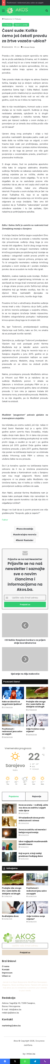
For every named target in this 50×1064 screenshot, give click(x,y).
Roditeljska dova (10, 916)
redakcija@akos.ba (10, 1013)
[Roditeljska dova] (13, 907)
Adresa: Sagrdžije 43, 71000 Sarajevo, (18, 1003)
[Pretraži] (46, 12)
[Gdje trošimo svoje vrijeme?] (37, 720)
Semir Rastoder (25, 540)
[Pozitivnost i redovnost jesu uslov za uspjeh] (13, 720)
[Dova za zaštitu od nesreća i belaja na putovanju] (9, 833)
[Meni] (3, 12)
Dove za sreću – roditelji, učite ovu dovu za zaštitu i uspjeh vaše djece (33, 808)
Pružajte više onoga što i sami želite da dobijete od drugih (35, 704)
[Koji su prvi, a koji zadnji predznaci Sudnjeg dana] (9, 857)
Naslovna (8, 19)
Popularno (14, 796)
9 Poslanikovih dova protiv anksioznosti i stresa (32, 819)
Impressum (7, 973)
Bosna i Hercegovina (11, 1006)
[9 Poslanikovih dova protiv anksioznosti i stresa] (9, 821)
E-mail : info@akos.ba (11, 1009)
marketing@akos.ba (11, 1025)
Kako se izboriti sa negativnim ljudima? (12, 702)
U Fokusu (17, 19)
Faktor (5, 519)
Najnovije (36, 796)
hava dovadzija (25, 528)
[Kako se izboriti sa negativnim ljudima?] (13, 693)
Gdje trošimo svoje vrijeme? (35, 730)
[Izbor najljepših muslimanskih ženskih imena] (9, 845)
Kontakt (5, 969)
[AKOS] (17, 10)
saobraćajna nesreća (25, 534)
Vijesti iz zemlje (21, 25)
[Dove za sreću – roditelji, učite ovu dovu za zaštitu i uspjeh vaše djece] (9, 809)
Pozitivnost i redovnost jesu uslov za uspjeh (25, 3)
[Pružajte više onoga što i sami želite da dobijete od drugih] (37, 693)
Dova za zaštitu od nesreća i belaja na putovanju (32, 831)
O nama (5, 966)
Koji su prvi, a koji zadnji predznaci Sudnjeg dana (31, 854)
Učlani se (6, 976)
